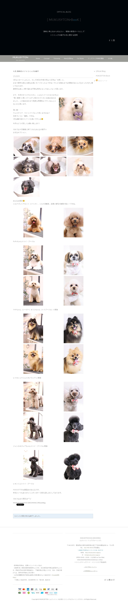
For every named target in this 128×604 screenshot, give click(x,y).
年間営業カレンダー (90, 571)
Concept (47, 58)
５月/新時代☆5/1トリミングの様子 (26, 71)
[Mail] (111, 580)
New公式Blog (68, 58)
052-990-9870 (88, 547)
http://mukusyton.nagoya (92, 552)
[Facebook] (109, 40)
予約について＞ (92, 567)
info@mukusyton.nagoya (92, 555)
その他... (110, 58)
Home (38, 58)
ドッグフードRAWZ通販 (96, 58)
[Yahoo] (114, 580)
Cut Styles (80, 58)
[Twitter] (111, 40)
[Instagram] (114, 40)
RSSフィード (102, 81)
